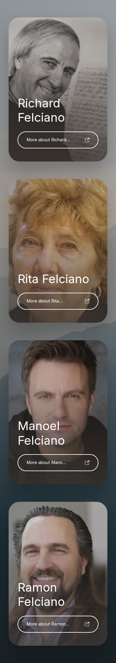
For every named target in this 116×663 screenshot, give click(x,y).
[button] (58, 139)
